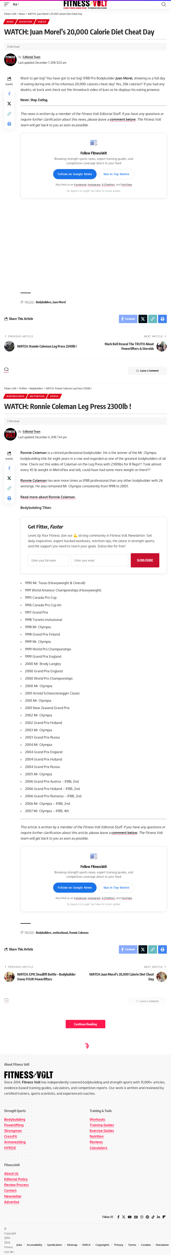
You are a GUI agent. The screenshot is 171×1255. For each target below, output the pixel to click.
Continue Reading (85, 1024)
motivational (60, 932)
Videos (42, 21)
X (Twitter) (108, 184)
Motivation (37, 396)
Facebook (80, 184)
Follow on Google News (75, 174)
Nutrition (25, 21)
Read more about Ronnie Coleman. (48, 497)
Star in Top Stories (116, 174)
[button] (7, 4)
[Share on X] (9, 104)
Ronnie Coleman (33, 480)
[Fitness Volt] (85, 4)
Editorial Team (31, 57)
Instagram (94, 184)
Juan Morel (59, 302)
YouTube (126, 184)
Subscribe (145, 560)
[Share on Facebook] (9, 94)
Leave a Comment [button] (149, 370)
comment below (123, 119)
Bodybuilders (43, 302)
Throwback (34, 1049)
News (10, 21)
